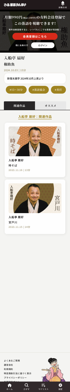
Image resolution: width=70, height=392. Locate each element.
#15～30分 (16, 89)
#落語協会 (38, 89)
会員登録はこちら (35, 36)
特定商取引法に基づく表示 (18, 373)
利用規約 (8, 369)
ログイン (42, 45)
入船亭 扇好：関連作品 (35, 117)
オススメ (50, 106)
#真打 (58, 89)
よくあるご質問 (12, 360)
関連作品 (19, 106)
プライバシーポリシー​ (15, 377)
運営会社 (8, 364)
